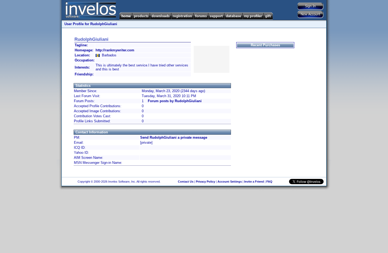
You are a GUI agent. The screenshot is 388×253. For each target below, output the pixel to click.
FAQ (269, 181)
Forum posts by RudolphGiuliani (175, 101)
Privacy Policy (205, 181)
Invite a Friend (254, 181)
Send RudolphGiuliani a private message (173, 137)
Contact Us (185, 181)
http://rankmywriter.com (115, 50)
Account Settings (229, 181)
